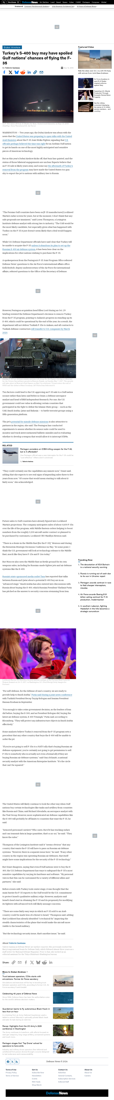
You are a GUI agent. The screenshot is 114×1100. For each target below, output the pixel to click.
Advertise (62, 1072)
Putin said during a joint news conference (51, 694)
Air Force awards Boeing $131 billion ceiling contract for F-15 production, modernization (94, 597)
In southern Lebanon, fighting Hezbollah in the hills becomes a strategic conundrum (94, 608)
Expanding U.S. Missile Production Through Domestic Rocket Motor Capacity (102, 94)
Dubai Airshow (12, 47)
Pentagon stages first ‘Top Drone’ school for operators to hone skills (22, 1044)
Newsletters (36, 1075)
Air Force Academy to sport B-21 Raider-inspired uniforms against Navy (101, 82)
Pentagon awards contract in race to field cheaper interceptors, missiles (95, 585)
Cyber (71, 2)
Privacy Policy (11, 1072)
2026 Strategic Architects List (63, 6)
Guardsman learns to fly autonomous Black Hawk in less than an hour (26, 1010)
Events (34, 1078)
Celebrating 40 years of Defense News (19, 993)
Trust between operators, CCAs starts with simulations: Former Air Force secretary (21, 977)
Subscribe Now (38, 1072)
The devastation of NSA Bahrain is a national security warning (95, 565)
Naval (58, 2)
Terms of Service (12, 1075)
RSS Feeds (36, 1081)
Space (65, 2)
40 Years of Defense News (86, 6)
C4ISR (78, 2)
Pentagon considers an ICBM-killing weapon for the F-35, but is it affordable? (46, 450)
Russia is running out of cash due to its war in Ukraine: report (95, 574)
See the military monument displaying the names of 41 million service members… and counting (102, 107)
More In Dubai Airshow (14, 971)
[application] (95, 59)
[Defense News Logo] (30, 2)
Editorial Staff (63, 1081)
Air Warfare (44, 2)
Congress (95, 2)
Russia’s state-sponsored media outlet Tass (23, 576)
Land (52, 2)
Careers (87, 1075)
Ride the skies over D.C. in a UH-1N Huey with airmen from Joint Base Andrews (94, 71)
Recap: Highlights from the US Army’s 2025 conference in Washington (22, 1027)
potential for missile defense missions (30, 421)
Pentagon (86, 2)
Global (103, 2)
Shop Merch (37, 1085)
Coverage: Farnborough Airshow (36, 6)
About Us (88, 1072)
